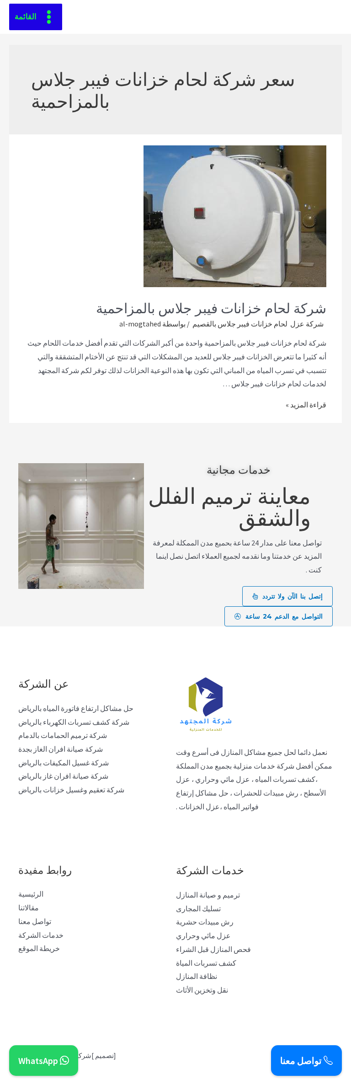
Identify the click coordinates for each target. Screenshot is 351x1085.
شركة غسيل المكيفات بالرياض (63, 762)
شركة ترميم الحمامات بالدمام (62, 735)
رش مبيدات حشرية (205, 921)
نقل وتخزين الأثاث (202, 989)
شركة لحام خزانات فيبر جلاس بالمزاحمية (211, 307)
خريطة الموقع (39, 948)
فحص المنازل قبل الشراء (213, 949)
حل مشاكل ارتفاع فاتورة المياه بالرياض (75, 708)
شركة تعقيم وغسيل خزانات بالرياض (71, 789)
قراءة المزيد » (306, 404)
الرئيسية (30, 893)
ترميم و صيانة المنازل (208, 894)
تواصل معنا (34, 921)
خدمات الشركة (41, 935)
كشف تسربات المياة (206, 962)
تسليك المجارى (198, 908)
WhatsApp (39, 1060)
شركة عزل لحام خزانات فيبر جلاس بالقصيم (258, 323)
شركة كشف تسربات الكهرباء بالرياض (73, 722)
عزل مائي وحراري (203, 935)
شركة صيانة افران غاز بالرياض (63, 775)
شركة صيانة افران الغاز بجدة (60, 749)
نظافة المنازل (196, 976)
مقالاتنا (28, 907)
